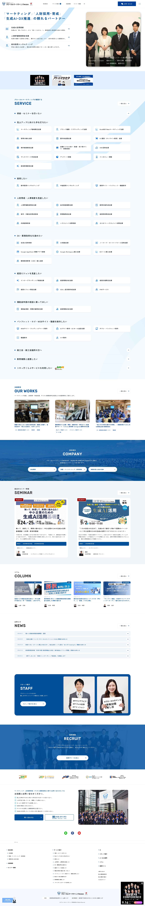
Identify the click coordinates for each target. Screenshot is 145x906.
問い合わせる (29, 817)
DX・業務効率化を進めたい (61, 865)
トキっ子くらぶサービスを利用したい (63, 882)
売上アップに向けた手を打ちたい (62, 856)
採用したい (57, 859)
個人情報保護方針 (102, 874)
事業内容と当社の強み (97, 469)
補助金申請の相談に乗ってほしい (62, 870)
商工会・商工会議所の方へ (29, 350)
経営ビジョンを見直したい (61, 868)
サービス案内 (56, 4)
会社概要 (33, 469)
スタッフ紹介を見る (30, 704)
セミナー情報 (77, 4)
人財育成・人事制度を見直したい (62, 862)
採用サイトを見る (72, 758)
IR (84, 4)
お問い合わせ (128, 4)
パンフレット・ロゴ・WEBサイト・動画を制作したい (67, 873)
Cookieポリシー (102, 879)
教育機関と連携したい (27, 359)
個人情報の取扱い (102, 877)
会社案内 (45, 4)
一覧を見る (123, 103)
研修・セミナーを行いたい (29, 113)
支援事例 (68, 4)
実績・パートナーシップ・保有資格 (71, 469)
